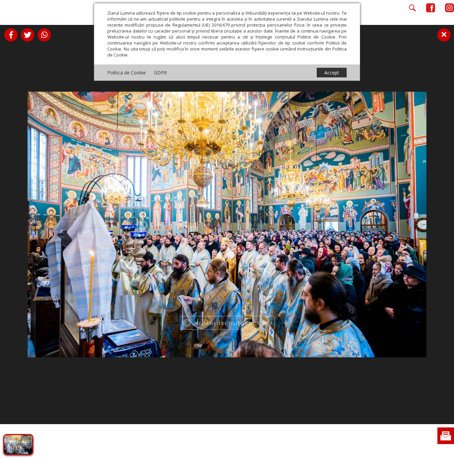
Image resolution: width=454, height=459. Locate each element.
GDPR (160, 72)
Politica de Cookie (126, 72)
